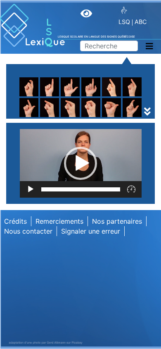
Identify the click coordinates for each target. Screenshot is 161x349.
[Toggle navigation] (149, 46)
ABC (141, 21)
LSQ (124, 21)
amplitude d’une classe (70, 117)
